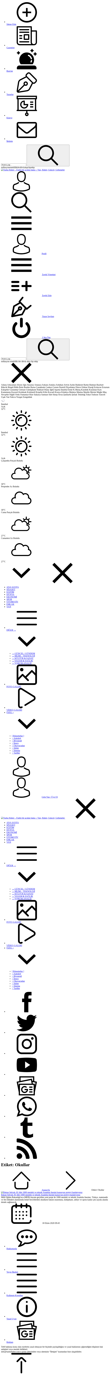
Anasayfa (46, 1190)
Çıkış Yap (46, 337)
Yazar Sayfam (48, 316)
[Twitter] (26, 1032)
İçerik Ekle (47, 295)
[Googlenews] (26, 1095)
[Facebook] (26, 1011)
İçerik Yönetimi (49, 274)
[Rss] (26, 1158)
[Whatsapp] (26, 1116)
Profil (44, 253)
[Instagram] (26, 1053)
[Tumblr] (26, 1137)
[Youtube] (26, 1074)
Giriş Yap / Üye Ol (50, 797)
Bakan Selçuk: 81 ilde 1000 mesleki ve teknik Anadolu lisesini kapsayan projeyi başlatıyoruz (40, 1195)
